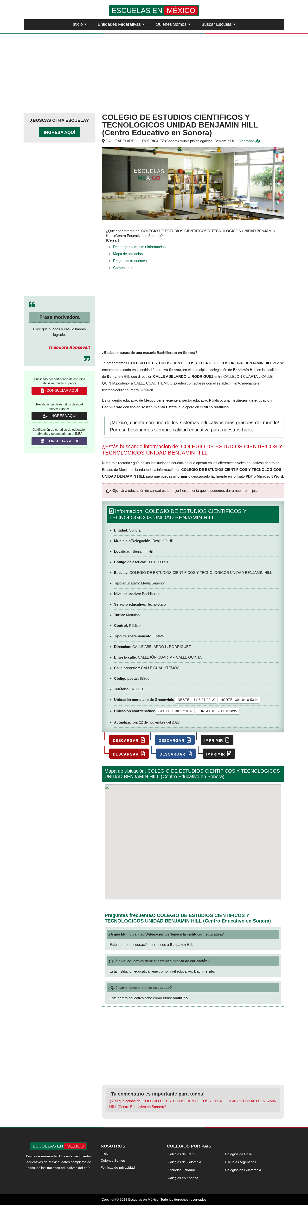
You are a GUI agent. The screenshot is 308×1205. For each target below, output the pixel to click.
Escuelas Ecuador (181, 1170)
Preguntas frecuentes (130, 261)
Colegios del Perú (181, 1154)
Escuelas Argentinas (240, 1162)
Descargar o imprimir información (139, 247)
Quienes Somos (171, 24)
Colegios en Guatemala (243, 1170)
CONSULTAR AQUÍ (61, 390)
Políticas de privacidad (118, 1167)
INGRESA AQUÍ (63, 416)
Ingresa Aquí (59, 132)
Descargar (126, 740)
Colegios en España (183, 1178)
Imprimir (214, 740)
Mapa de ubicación (128, 254)
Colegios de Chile (238, 1154)
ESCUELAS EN (153, 10)
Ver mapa (247, 141)
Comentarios (123, 268)
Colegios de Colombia (184, 1162)
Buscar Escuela (216, 24)
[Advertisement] (154, 72)
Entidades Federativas (119, 24)
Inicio (78, 24)
